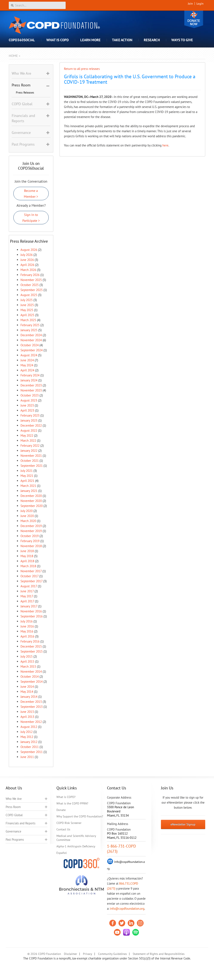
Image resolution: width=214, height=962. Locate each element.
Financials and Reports (20, 823)
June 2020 (27, 516)
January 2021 (28, 491)
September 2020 (31, 506)
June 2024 (27, 360)
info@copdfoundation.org (127, 909)
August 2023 (28, 400)
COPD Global (14, 815)
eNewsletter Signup (183, 824)
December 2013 (31, 702)
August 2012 (28, 727)
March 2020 (28, 521)
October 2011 (29, 747)
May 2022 (26, 435)
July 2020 (26, 511)
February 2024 (29, 375)
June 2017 (27, 591)
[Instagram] (140, 923)
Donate (193, 19)
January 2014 (28, 697)
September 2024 (31, 350)
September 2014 (31, 682)
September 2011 (31, 752)
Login (200, 3)
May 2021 (26, 476)
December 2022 (31, 425)
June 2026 (27, 260)
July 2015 (26, 656)
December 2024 (31, 335)
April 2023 (27, 410)
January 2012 (28, 742)
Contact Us (63, 829)
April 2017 (27, 601)
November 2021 (31, 456)
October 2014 (29, 677)
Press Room (13, 807)
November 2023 (31, 390)
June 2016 (27, 626)
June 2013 (27, 712)
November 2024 (31, 340)
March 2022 (28, 441)
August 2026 (28, 250)
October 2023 (29, 395)
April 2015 (27, 661)
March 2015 (28, 666)
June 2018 (27, 551)
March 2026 (28, 270)
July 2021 (26, 471)
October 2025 (29, 285)
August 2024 (28, 355)
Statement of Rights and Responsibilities (159, 954)
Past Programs (15, 839)
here (165, 145)
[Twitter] (121, 923)
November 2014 (31, 671)
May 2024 (26, 365)
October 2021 (29, 461)
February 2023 (29, 415)
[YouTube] (117, 932)
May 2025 (26, 310)
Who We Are (14, 799)
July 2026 (26, 255)
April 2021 (27, 481)
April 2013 (27, 717)
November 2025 (31, 280)
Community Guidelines (112, 954)
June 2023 (27, 405)
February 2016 (29, 641)
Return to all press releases (82, 69)
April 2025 (27, 315)
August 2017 (28, 586)
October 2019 (29, 536)
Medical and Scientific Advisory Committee (76, 838)
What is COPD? (65, 797)
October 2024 (29, 345)
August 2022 (28, 430)
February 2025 (29, 325)
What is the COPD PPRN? (72, 803)
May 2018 (26, 556)
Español (61, 853)
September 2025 (31, 290)
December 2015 (31, 646)
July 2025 (26, 300)
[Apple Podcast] (126, 932)
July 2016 (26, 621)
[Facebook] (112, 923)
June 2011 (27, 757)
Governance (13, 831)
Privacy (87, 954)
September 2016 (31, 616)
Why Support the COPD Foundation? (79, 816)
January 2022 (28, 451)
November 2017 (31, 571)
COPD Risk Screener (69, 823)
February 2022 (29, 446)
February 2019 (29, 541)
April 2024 (27, 370)
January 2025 (28, 330)
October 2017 (29, 576)
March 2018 (28, 566)
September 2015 (31, 651)
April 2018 (27, 561)
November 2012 (31, 722)
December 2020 (31, 496)
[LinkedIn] (131, 923)
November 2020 (31, 501)
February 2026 (29, 275)
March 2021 (28, 486)
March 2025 (28, 320)
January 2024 (28, 380)
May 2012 (26, 737)
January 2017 (28, 606)
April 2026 (27, 265)
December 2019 (31, 526)
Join (190, 3)
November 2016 (31, 611)
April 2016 (27, 636)
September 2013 (31, 707)
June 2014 (27, 687)
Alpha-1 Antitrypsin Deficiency (75, 846)
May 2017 (26, 596)
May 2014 (26, 692)
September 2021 (31, 466)
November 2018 (31, 546)
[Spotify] (135, 932)
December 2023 (31, 385)
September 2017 (31, 581)
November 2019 (31, 531)
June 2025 (27, 305)
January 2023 (28, 420)
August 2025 (28, 295)
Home (13, 56)
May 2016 (26, 631)
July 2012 (26, 732)
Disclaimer (70, 954)
